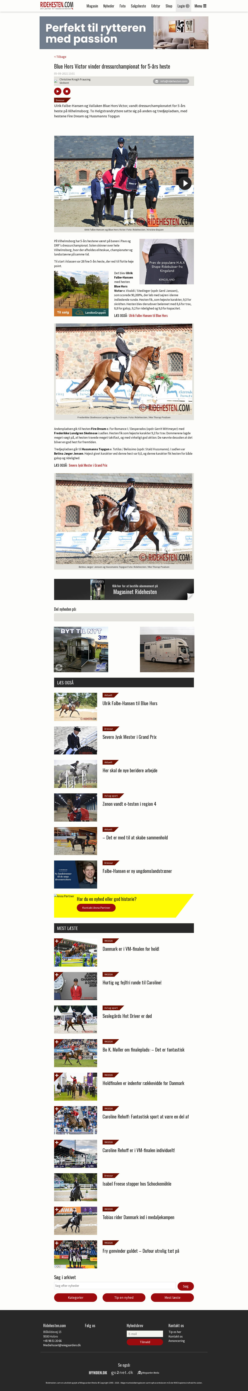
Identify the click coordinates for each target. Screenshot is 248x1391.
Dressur (60, 100)
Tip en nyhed (124, 1297)
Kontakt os (175, 1336)
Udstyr (155, 6)
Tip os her (174, 1332)
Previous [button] (63, 183)
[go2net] (122, 1372)
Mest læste (172, 1297)
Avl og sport (111, 795)
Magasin (92, 6)
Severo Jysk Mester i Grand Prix (88, 465)
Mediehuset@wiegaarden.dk (62, 1345)
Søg (185, 1286)
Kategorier (75, 1297)
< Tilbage (60, 57)
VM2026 (108, 940)
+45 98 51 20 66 (52, 1341)
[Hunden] (98, 1372)
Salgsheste (138, 6)
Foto (123, 6)
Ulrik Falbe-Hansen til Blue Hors (148, 315)
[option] (124, 184)
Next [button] (185, 183)
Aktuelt (108, 695)
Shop (169, 6)
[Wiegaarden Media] (148, 1372)
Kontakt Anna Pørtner (96, 907)
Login (182, 6)
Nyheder (108, 6)
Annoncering (176, 1341)
